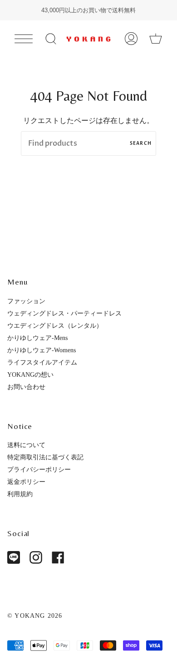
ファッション (26, 301)
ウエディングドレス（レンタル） (55, 325)
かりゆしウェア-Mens (37, 337)
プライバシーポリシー (39, 469)
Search (141, 143)
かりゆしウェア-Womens (41, 350)
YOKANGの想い (30, 374)
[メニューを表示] (24, 38)
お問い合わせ (26, 386)
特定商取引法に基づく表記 (45, 457)
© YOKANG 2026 (35, 615)
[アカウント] (131, 38)
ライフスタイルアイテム (42, 362)
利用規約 (20, 493)
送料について (26, 444)
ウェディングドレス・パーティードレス (64, 313)
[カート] (155, 38)
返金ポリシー (26, 481)
